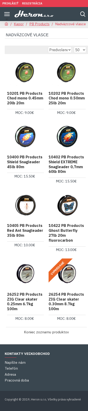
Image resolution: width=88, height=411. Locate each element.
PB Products (39, 24)
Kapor (19, 24)
